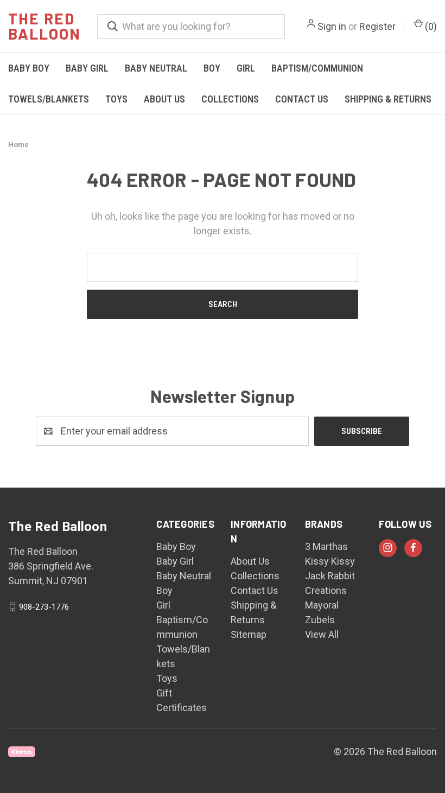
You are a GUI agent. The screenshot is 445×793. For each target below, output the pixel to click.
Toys (116, 99)
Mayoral (322, 605)
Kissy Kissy (330, 561)
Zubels (320, 619)
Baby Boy (28, 68)
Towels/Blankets (48, 99)
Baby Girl (87, 68)
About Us (164, 99)
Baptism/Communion (317, 68)
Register (377, 26)
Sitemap (248, 634)
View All (322, 634)
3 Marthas (326, 546)
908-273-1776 (44, 607)
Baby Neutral (156, 68)
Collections (230, 99)
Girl (246, 68)
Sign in (331, 26)
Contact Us (301, 99)
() (430, 26)
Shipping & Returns (388, 99)
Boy (212, 68)
